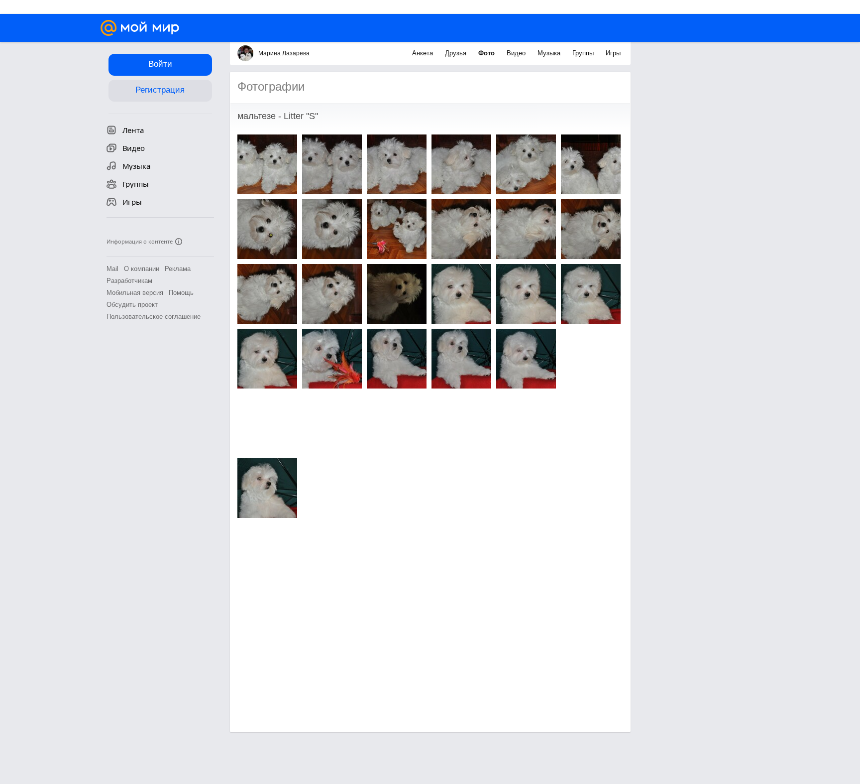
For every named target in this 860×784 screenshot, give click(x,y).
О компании (141, 268)
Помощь (181, 292)
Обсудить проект (132, 304)
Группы (584, 53)
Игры (613, 53)
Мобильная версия (135, 292)
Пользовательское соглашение (154, 316)
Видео (517, 53)
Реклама (178, 268)
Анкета (423, 53)
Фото (487, 53)
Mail (112, 268)
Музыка (550, 53)
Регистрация (160, 90)
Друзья (456, 53)
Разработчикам (129, 280)
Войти (160, 64)
